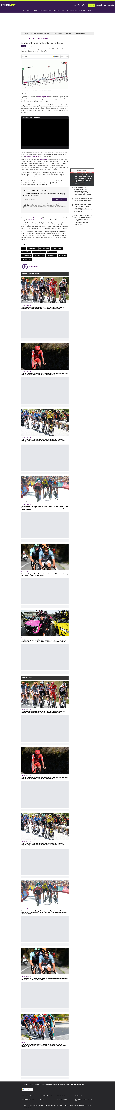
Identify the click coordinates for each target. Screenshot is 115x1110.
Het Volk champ (37, 218)
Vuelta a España (57, 33)
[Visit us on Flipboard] (85, 5)
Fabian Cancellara (57, 248)
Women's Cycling (45, 11)
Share (25, 56)
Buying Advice (72, 11)
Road (23, 248)
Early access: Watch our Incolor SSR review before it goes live (83, 199)
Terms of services (42, 204)
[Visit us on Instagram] (80, 5)
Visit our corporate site (77, 1084)
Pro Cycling (24, 38)
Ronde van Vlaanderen (32, 156)
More (89, 11)
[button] (111, 5)
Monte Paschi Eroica (43, 96)
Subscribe (91, 5)
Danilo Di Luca (26, 252)
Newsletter (65, 56)
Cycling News (31, 46)
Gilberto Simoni (26, 255)
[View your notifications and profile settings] (105, 5)
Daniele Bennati (32, 248)
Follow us (57, 56)
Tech (63, 11)
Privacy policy (61, 1096)
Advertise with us (62, 1099)
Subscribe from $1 (80, 33)
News (28, 11)
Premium (56, 11)
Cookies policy (79, 1096)
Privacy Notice (26, 205)
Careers (42, 1099)
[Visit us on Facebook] (75, 5)
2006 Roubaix (32, 220)
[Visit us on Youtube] (83, 5)
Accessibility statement (28, 1099)
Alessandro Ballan (39, 255)
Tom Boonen (62, 255)
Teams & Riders (32, 38)
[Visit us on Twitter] (78, 5)
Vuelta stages (43, 159)
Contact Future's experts (46, 1096)
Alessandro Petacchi (39, 252)
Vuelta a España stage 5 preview (40, 33)
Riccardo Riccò (26, 259)
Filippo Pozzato (51, 252)
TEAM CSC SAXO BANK (43, 38)
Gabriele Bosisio (51, 255)
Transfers (68, 33)
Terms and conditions (27, 1096)
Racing (35, 11)
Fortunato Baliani (44, 248)
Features (82, 11)
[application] (45, 132)
